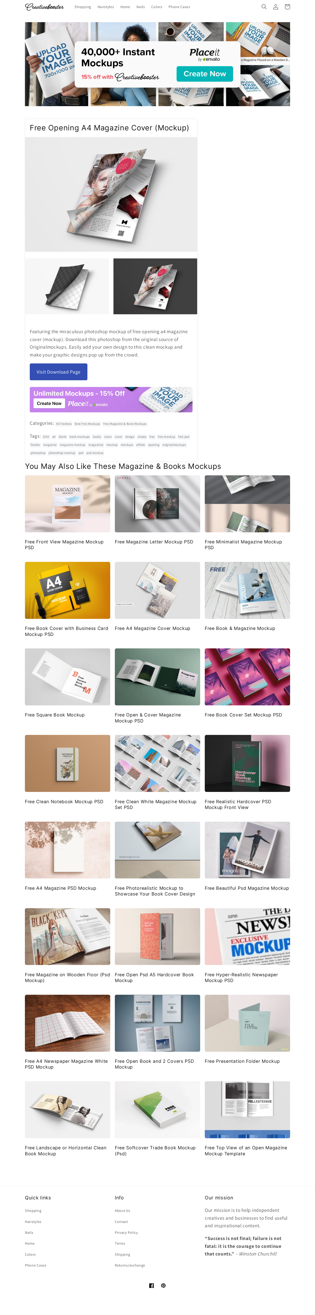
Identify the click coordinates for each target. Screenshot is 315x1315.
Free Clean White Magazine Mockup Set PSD (156, 804)
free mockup (166, 437)
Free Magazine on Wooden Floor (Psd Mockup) (67, 977)
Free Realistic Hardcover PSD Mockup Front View (238, 804)
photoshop (38, 453)
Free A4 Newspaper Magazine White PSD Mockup (66, 1064)
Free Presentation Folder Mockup (242, 1061)
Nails (29, 1232)
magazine (50, 445)
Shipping (122, 1254)
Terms (120, 1243)
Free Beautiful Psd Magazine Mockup (247, 888)
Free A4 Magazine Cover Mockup (152, 628)
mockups (127, 445)
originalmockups (174, 445)
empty (142, 437)
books (97, 437)
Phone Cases (36, 1265)
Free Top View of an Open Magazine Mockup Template (246, 1150)
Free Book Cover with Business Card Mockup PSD (66, 631)
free (152, 437)
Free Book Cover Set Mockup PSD (243, 715)
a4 (54, 437)
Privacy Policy (126, 1232)
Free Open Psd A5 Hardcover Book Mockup (154, 977)
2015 (46, 437)
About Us (122, 1210)
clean (108, 437)
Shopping (33, 1210)
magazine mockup (72, 445)
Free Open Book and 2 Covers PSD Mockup (154, 1064)
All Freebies (63, 424)
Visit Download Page (58, 372)
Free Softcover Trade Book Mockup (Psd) (155, 1150)
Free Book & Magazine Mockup (240, 628)
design (129, 437)
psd (81, 453)
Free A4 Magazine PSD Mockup (60, 888)
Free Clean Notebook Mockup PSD (64, 801)
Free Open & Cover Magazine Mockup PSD (148, 717)
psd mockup (94, 453)
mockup (112, 445)
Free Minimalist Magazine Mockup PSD (243, 544)
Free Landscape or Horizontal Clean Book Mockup (65, 1150)
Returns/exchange (130, 1265)
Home (30, 1243)
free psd (183, 437)
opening (154, 445)
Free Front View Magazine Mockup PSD (64, 544)
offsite (140, 445)
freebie (35, 445)
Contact (121, 1221)
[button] (264, 7)
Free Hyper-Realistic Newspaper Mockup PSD (241, 977)
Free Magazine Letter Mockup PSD (154, 542)
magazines (96, 445)
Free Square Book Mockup (55, 715)
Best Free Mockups (87, 424)
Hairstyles (33, 1221)
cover (118, 437)
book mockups (80, 437)
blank (62, 437)
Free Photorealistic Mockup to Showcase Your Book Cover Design (155, 891)
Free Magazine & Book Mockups (124, 424)
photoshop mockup (62, 453)
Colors (30, 1254)
